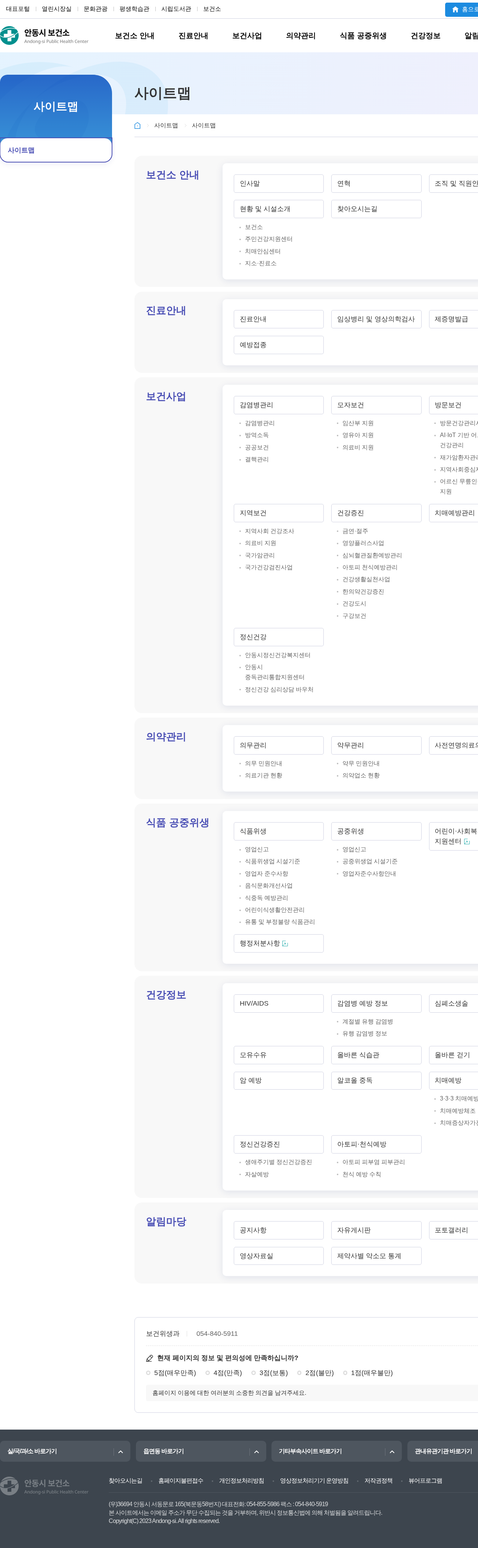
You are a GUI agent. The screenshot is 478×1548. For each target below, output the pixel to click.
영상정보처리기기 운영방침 (314, 1480)
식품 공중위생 (363, 35)
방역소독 (257, 434)
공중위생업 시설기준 (370, 861)
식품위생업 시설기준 (272, 861)
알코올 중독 (355, 1080)
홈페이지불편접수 (180, 1480)
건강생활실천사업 (366, 579)
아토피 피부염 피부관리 (373, 1161)
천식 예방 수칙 (361, 1174)
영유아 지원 (358, 434)
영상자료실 (256, 1256)
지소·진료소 (261, 263)
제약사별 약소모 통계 (369, 1256)
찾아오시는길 (357, 209)
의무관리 (253, 745)
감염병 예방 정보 (362, 1003)
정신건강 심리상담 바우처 (279, 689)
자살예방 (257, 1174)
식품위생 (253, 831)
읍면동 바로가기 (163, 1451)
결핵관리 (257, 459)
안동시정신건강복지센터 (278, 654)
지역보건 (253, 513)
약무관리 (350, 745)
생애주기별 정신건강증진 (278, 1161)
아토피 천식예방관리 (370, 567)
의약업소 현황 (361, 775)
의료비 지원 (358, 447)
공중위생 (350, 831)
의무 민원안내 (263, 763)
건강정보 (426, 35)
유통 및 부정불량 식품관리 (280, 921)
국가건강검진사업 (269, 567)
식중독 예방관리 (266, 897)
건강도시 (354, 603)
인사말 (250, 183)
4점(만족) (228, 1373)
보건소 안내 (135, 35)
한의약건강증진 (363, 591)
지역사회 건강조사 (269, 530)
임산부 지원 (358, 422)
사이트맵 (21, 150)
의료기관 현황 (263, 775)
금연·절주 (355, 530)
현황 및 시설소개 (265, 209)
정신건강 (253, 637)
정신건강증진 (260, 1144)
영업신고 (257, 849)
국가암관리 (260, 555)
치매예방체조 (458, 1110)
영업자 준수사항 (266, 873)
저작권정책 (378, 1480)
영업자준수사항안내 (369, 873)
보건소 (254, 226)
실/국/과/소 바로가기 (32, 1451)
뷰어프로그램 (425, 1480)
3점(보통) (274, 1373)
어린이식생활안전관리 (275, 909)
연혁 (344, 183)
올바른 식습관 (358, 1055)
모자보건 (350, 405)
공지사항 (253, 1230)
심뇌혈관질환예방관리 (372, 555)
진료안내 (193, 35)
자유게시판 (354, 1230)
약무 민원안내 (361, 763)
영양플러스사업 (363, 542)
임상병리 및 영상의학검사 (376, 319)
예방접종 (253, 345)
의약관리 (301, 35)
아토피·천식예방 (362, 1144)
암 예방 (251, 1080)
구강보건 (354, 615)
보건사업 (247, 35)
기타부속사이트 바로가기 (310, 1451)
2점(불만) (319, 1373)
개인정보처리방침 (241, 1480)
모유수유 (253, 1055)
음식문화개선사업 (269, 885)
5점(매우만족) (175, 1373)
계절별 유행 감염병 (367, 1021)
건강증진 (350, 513)
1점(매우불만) (372, 1373)
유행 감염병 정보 (364, 1033)
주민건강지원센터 (269, 238)
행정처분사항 (260, 943)
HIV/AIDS (254, 1003)
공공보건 (257, 447)
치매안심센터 (263, 251)
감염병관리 (256, 405)
